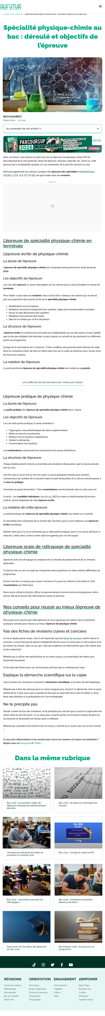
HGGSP (6, 175)
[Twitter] (52, 965)
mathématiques (86, 171)
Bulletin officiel (33, 592)
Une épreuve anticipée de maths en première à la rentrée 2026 (25, 854)
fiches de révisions (72, 638)
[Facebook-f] (62, 965)
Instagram (25, 743)
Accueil (6, 14)
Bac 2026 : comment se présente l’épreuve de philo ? (75, 901)
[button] (100, 6)
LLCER (14, 175)
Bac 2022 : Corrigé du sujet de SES (76, 852)
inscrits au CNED (49, 496)
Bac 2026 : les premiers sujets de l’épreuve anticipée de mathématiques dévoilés (26, 805)
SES (33, 175)
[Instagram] (43, 965)
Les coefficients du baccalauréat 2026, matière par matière (52, 382)
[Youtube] (71, 965)
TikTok (37, 743)
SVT (26, 175)
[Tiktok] (34, 965)
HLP (21, 175)
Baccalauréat (17, 14)
